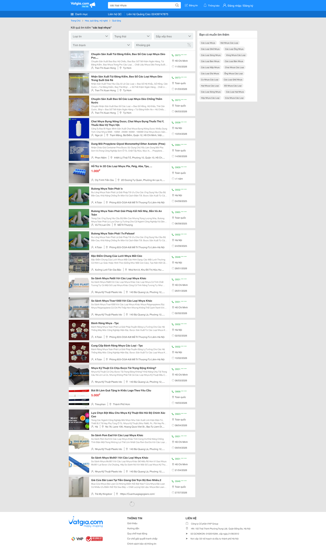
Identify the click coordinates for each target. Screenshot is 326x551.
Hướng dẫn (133, 528)
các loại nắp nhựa (210, 67)
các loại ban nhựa (210, 61)
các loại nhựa (208, 42)
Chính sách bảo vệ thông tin (141, 543)
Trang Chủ (75, 20)
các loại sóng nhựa (211, 55)
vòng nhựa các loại (236, 55)
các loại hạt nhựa (235, 91)
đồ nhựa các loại (233, 85)
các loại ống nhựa (234, 48)
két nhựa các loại (229, 42)
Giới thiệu (132, 523)
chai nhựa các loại (234, 67)
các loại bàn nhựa (234, 61)
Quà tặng (116, 20)
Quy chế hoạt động (137, 533)
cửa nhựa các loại (234, 97)
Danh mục (81, 14)
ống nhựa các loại (233, 73)
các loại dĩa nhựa (210, 73)
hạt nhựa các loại (210, 85)
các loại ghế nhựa (210, 48)
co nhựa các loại (209, 79)
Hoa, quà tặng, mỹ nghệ (96, 20)
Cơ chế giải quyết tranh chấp (142, 538)
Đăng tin (193, 5)
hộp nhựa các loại (210, 97)
